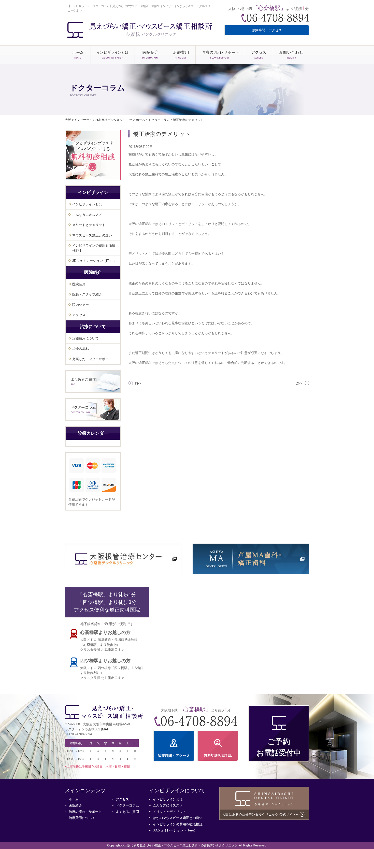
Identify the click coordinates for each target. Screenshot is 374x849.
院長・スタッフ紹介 (87, 294)
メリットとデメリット (88, 225)
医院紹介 (150, 55)
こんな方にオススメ (87, 215)
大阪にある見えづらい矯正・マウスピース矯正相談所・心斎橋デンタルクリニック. (181, 845)
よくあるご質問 (127, 812)
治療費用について (85, 338)
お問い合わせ (291, 55)
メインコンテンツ (85, 790)
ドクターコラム (127, 805)
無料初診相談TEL (218, 755)
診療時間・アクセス (267, 30)
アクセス (258, 55)
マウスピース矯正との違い (92, 235)
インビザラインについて (177, 790)
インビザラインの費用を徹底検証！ (93, 248)
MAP (105, 729)
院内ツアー (80, 305)
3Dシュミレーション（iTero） (94, 261)
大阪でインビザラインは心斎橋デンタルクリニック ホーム (105, 120)
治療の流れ (80, 348)
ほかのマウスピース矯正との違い (178, 818)
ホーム (78, 55)
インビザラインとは (113, 55)
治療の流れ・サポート (220, 55)
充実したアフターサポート (92, 359)
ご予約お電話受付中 (278, 747)
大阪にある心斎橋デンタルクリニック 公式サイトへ (260, 814)
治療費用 (180, 55)
